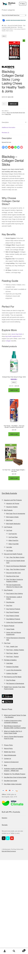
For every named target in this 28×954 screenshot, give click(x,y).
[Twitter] (6, 146)
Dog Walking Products (13, 619)
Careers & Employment (11, 762)
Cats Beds (9, 663)
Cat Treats (9, 550)
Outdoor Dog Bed (11, 673)
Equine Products (9, 626)
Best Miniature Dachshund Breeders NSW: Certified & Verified (15, 727)
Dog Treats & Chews (12, 616)
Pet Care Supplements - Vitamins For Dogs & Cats (14, 586)
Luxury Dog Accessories (13, 670)
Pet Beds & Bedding (10, 660)
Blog (5, 765)
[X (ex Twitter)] (4, 838)
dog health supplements (12, 336)
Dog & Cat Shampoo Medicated (16, 566)
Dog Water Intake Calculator (13, 784)
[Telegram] (18, 146)
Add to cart (13, 104)
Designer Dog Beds (12, 667)
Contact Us (7, 758)
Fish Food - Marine (12, 653)
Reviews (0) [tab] (5, 132)
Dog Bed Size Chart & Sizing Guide (15, 777)
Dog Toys (9, 605)
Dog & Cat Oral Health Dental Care (16, 112)
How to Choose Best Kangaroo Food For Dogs (13, 737)
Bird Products (8, 510)
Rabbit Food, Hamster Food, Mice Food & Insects (14, 688)
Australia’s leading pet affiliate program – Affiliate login (13, 769)
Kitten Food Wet (14, 544)
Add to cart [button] (14, 390)
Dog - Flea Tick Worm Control (15, 569)
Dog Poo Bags (10, 680)
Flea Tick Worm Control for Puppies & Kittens (14, 580)
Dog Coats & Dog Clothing (14, 593)
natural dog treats (16, 334)
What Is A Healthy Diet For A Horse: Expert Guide (13, 732)
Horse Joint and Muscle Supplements (13, 633)
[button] (24, 40)
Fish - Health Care (12, 646)
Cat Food (9, 530)
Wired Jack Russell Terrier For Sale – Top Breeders (15, 716)
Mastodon (4, 818)
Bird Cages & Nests (12, 517)
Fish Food (7, 643)
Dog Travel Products (12, 612)
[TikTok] (8, 838)
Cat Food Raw (13, 537)
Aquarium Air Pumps (12, 503)
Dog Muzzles (10, 602)
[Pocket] (21, 146)
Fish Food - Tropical (12, 656)
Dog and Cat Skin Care (13, 573)
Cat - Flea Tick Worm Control (15, 557)
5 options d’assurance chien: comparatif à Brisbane (13, 721)
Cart (22, 949)
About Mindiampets (10, 755)
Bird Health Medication (13, 524)
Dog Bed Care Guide (10, 781)
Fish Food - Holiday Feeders (15, 650)
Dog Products (8, 590)
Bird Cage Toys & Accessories (15, 513)
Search (14, 951)
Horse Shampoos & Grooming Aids (15, 639)
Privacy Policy (8, 745)
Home (5, 25)
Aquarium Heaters (12, 507)
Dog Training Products (13, 609)
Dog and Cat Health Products (15, 25)
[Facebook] (3, 146)
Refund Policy (8, 748)
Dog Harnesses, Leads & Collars (14, 598)
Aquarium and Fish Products (13, 500)
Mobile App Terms (9, 752)
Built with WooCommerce (9, 851)
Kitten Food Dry (13, 540)
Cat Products (8, 527)
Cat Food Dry (13, 534)
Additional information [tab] (8, 127)
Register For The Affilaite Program (14, 774)
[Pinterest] (12, 146)
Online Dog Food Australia (14, 622)
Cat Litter (9, 547)
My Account (4, 951)
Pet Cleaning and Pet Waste (12, 677)
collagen (8, 341)
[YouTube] (12, 838)
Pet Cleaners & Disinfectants (15, 683)
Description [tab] (5, 122)
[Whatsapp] (15, 146)
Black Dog (8, 114)
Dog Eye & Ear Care (12, 576)
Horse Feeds (10, 629)
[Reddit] (9, 146)
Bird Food (9, 520)
